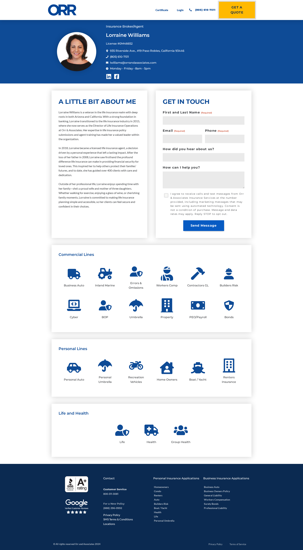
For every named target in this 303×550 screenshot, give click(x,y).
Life (122, 442)
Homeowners (161, 486)
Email (174, 131)
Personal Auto (74, 379)
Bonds (229, 317)
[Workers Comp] (167, 274)
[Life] (122, 430)
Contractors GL (198, 285)
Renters (158, 495)
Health (151, 442)
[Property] (167, 305)
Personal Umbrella (164, 520)
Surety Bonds (211, 503)
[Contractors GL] (198, 274)
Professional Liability (215, 508)
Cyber (74, 317)
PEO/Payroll (198, 317)
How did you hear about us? (188, 149)
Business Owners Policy (217, 491)
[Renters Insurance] (229, 365)
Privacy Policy (111, 515)
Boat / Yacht (198, 379)
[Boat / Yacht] (198, 368)
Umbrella (136, 317)
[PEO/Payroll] (198, 305)
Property (167, 317)
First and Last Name (187, 112)
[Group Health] (181, 430)
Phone (217, 131)
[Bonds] (229, 305)
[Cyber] (74, 305)
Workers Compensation (217, 499)
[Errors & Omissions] (136, 271)
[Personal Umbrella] (105, 365)
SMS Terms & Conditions (118, 519)
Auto (156, 499)
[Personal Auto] (74, 368)
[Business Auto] (74, 274)
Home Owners (167, 379)
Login (180, 10)
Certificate (162, 10)
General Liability (213, 495)
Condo (157, 491)
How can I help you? (181, 167)
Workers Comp (167, 285)
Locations (109, 523)
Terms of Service (238, 544)
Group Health (180, 442)
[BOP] (105, 305)
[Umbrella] (136, 305)
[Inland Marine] (105, 274)
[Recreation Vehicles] (136, 365)
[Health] (151, 430)
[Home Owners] (167, 368)
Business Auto (74, 285)
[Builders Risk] (229, 274)
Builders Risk (229, 285)
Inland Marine (105, 285)
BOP (105, 317)
